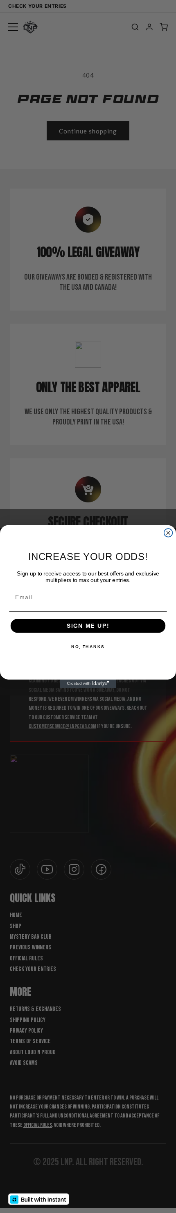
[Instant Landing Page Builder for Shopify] (38, 1199)
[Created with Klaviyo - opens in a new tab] (88, 684)
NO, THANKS (88, 646)
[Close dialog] (168, 533)
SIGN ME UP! (88, 625)
